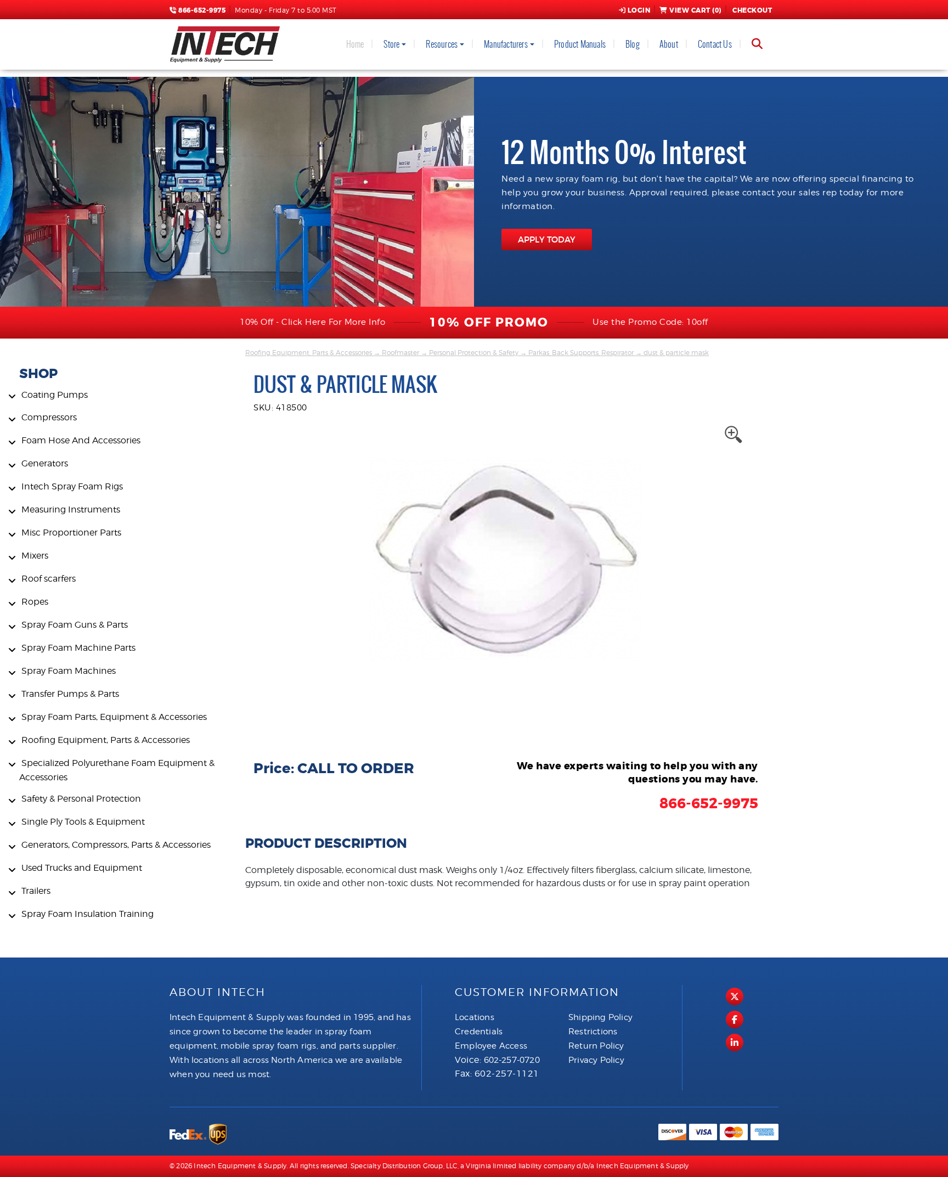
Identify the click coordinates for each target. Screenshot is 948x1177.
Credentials (479, 1032)
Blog (632, 44)
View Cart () (695, 10)
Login (639, 10)
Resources (442, 44)
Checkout (752, 10)
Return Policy (596, 1046)
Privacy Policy (596, 1060)
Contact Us (715, 44)
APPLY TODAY (546, 239)
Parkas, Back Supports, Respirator (581, 352)
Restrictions (592, 1032)
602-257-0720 (512, 1060)
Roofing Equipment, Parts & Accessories (308, 352)
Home (355, 44)
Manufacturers (506, 44)
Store (391, 44)
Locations (474, 1017)
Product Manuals (580, 44)
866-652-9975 (201, 10)
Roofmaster (400, 352)
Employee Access (491, 1046)
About (668, 44)
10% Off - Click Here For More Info (312, 322)
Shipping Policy (600, 1017)
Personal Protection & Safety (473, 352)
